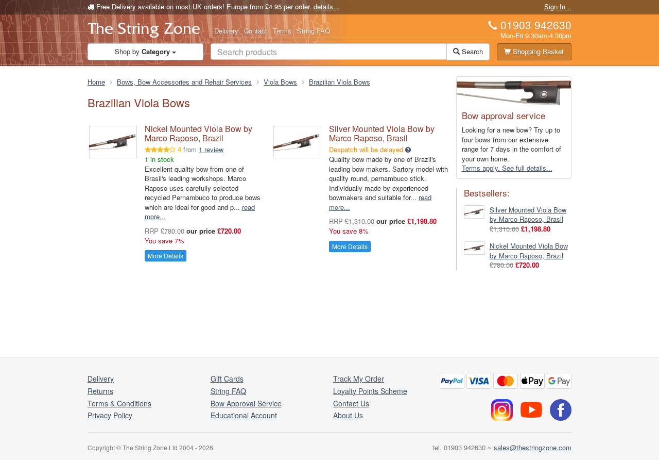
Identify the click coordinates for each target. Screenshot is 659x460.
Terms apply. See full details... (507, 168)
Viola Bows (280, 82)
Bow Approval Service (246, 403)
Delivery (226, 31)
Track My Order (358, 378)
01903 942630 (535, 24)
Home (96, 82)
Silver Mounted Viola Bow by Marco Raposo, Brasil (382, 133)
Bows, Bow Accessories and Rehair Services (184, 82)
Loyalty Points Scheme (370, 391)
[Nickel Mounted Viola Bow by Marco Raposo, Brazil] (474, 247)
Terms (282, 31)
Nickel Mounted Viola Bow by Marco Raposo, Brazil (198, 133)
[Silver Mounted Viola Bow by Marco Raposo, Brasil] (474, 211)
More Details (165, 255)
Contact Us (351, 403)
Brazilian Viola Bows (339, 82)
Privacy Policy (110, 415)
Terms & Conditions (119, 403)
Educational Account (244, 415)
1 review (211, 149)
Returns (100, 391)
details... (326, 6)
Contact (255, 31)
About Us (348, 415)
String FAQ (313, 31)
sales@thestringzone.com (532, 447)
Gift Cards (227, 378)
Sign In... (557, 6)
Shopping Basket (537, 51)
